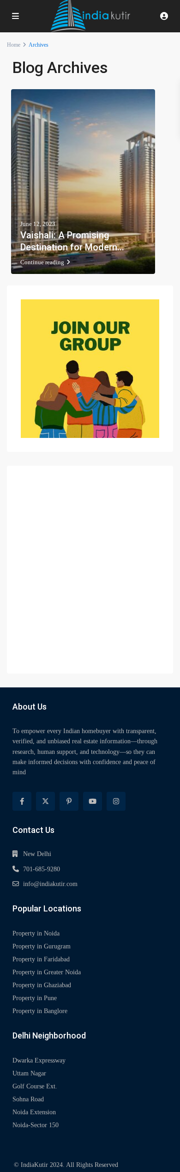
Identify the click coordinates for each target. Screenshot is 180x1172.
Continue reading (42, 262)
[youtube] (92, 801)
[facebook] (21, 801)
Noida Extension (34, 1112)
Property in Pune (34, 998)
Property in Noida (36, 933)
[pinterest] (69, 801)
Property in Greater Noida (46, 972)
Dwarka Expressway (39, 1060)
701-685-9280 (41, 869)
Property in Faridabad (41, 959)
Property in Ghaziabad (41, 985)
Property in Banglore (39, 1011)
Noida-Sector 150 (35, 1125)
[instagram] (116, 801)
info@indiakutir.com (50, 884)
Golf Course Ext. (34, 1086)
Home (13, 45)
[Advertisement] (90, 570)
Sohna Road (28, 1099)
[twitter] (45, 801)
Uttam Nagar (29, 1073)
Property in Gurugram (41, 946)
